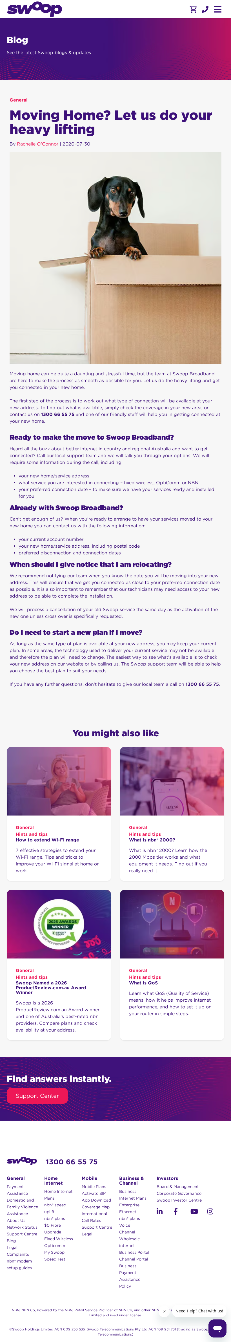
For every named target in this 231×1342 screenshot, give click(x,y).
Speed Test (54, 1259)
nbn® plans (54, 1218)
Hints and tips (32, 834)
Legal (12, 1247)
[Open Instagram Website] (215, 1212)
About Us (16, 1220)
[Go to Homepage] (34, 9)
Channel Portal (133, 1259)
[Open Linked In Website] (165, 1212)
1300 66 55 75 (72, 1162)
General (19, 100)
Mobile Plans (94, 1186)
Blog (11, 1241)
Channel (127, 1232)
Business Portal (134, 1252)
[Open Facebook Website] (182, 1212)
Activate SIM (94, 1193)
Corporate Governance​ (179, 1193)
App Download (96, 1200)
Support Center (37, 1095)
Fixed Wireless (58, 1239)
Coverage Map (96, 1207)
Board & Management (178, 1186)
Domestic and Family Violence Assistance (22, 1207)
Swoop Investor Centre (179, 1200)
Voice (124, 1225)
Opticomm (54, 1245)
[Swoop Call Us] (204, 9)
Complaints (18, 1254)
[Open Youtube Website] (198, 1212)
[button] (205, 9)
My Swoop (54, 1252)
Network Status (22, 1227)
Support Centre (22, 1234)
